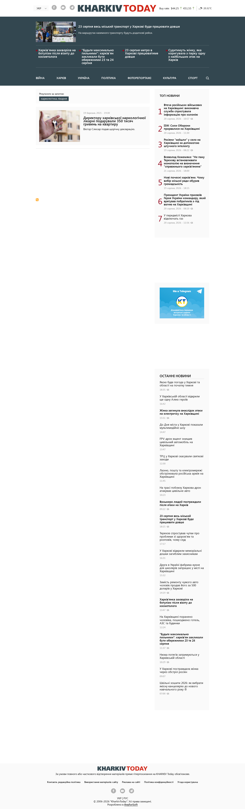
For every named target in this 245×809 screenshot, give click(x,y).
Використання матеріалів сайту (101, 781)
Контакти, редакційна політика (63, 781)
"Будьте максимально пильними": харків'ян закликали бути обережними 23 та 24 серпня (98, 56)
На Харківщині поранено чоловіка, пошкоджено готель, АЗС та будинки (180, 620)
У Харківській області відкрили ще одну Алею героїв (180, 397)
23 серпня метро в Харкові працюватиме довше (141, 53)
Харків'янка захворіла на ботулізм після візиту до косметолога (57, 53)
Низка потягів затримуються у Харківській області (179, 656)
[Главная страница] (122, 768)
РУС (126, 798)
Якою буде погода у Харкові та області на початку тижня (180, 383)
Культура (169, 78)
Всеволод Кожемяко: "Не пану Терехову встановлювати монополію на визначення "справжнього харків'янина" (184, 161)
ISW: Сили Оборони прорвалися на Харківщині (182, 127)
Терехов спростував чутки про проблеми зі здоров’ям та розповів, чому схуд (179, 536)
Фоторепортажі (139, 78)
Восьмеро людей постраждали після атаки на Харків (180, 503)
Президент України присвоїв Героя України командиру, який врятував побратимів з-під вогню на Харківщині (185, 199)
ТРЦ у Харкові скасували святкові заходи (181, 457)
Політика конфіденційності (159, 781)
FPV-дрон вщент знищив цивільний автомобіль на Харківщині (176, 442)
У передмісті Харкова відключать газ (178, 216)
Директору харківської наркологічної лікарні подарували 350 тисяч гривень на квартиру (114, 120)
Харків (61, 78)
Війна (40, 78)
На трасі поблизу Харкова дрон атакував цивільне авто (180, 489)
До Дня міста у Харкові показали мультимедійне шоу (181, 426)
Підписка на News (37, 199)
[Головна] (117, 8)
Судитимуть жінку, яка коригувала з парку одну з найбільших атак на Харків (186, 55)
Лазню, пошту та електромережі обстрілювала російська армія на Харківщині (181, 473)
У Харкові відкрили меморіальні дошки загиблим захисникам (181, 552)
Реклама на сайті (131, 781)
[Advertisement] (93, 175)
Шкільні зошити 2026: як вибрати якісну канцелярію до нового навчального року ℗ (181, 686)
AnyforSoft (131, 804)
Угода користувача (188, 781)
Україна (83, 78)
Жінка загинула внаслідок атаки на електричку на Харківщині (181, 411)
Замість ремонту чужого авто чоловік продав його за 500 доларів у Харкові (179, 585)
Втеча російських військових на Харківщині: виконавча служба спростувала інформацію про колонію (183, 109)
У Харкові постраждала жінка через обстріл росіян (179, 670)
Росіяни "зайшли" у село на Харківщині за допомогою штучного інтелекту (182, 143)
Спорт (193, 78)
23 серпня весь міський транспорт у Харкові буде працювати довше (129, 26)
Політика (108, 78)
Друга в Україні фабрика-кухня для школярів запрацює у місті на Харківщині (182, 568)
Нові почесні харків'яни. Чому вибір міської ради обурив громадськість (184, 180)
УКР (119, 798)
